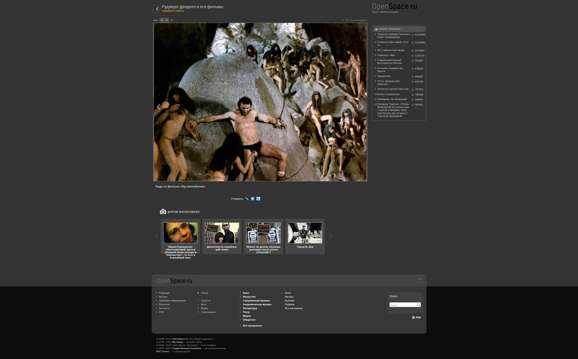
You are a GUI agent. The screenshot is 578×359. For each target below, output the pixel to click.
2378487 (419, 50)
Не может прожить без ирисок (390, 69)
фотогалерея (389, 12)
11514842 (420, 42)
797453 (419, 89)
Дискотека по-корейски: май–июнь (222, 248)
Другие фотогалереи (184, 212)
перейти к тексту (173, 10)
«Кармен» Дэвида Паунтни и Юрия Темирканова (393, 35)
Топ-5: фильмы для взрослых (388, 82)
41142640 (420, 34)
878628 (419, 68)
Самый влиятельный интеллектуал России (389, 61)
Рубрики (289, 304)
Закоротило (384, 76)
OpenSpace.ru (180, 339)
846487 (419, 76)
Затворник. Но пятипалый (392, 99)
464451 (419, 104)
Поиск (393, 296)
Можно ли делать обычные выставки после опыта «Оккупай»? (263, 249)
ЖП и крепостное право (391, 50)
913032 (419, 60)
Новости (206, 300)
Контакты (164, 308)
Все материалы (294, 308)
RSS (161, 312)
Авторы (163, 296)
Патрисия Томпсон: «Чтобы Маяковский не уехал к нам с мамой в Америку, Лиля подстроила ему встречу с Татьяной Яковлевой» (393, 110)
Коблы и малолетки (388, 94)
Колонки (289, 300)
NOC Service (163, 351)
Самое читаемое (390, 29)
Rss (418, 317)
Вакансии (164, 304)
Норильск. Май (385, 55)
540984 (419, 99)
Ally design (177, 342)
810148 (419, 81)
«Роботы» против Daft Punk (393, 89)
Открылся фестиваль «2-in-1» (393, 43)
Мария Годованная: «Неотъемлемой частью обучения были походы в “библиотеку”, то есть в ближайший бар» (180, 252)
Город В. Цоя (305, 246)
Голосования (208, 312)
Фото (204, 304)
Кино (375, 12)
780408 (419, 94)
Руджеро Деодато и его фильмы (192, 7)
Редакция (164, 292)
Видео (204, 308)
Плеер (204, 292)
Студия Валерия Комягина (186, 348)
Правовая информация (172, 300)
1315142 (419, 55)
